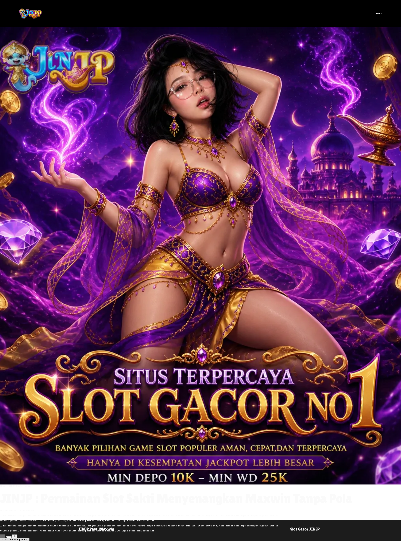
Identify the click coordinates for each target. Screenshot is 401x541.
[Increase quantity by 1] (14, 536)
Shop (3, 486)
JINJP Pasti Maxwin (20, 486)
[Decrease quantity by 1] (2, 536)
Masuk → (380, 14)
